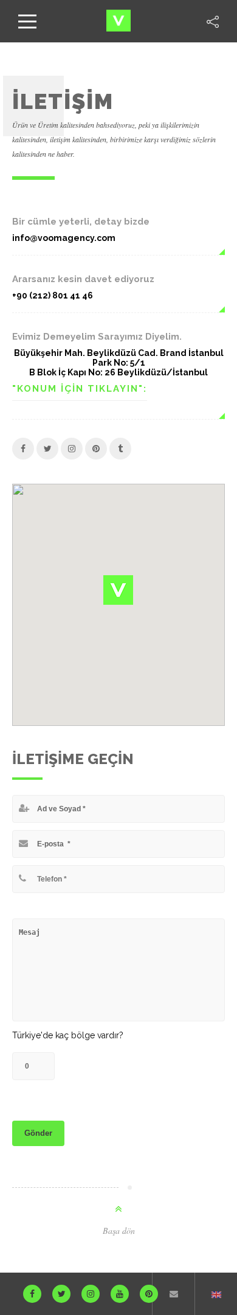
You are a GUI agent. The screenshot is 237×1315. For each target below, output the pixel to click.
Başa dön (119, 1230)
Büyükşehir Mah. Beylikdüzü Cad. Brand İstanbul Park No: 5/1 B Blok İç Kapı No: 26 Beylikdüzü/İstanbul (119, 362)
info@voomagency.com (63, 238)
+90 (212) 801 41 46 (52, 295)
